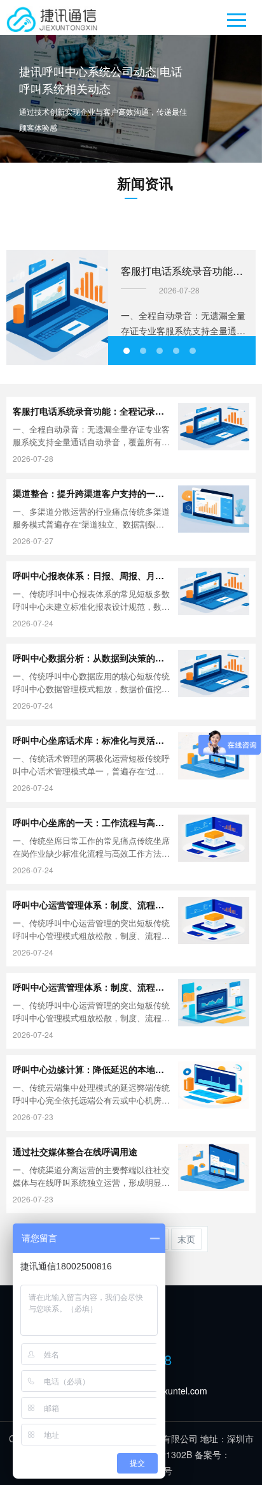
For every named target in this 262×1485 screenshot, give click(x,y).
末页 (186, 1238)
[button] (126, 351)
